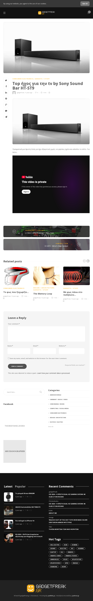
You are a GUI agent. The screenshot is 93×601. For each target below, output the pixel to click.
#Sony (64, 567)
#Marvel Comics (55, 556)
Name (10, 346)
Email (35, 346)
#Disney (52, 548)
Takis (50, 527)
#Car (65, 545)
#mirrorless (54, 559)
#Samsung (53, 567)
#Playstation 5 (55, 563)
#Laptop (53, 552)
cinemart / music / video (58, 399)
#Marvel (70, 552)
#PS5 (66, 563)
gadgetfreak (20, 92)
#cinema (74, 545)
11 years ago (28, 92)
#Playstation (76, 559)
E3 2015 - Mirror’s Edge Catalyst (56, 246)
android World (55, 395)
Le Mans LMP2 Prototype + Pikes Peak (39, 233)
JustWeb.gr (51, 596)
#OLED (65, 559)
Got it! (85, 4)
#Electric (63, 548)
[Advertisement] (59, 445)
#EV (72, 548)
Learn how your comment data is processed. (53, 373)
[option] (17, 282)
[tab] (8, 486)
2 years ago (18, 496)
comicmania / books (57, 404)
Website (62, 346)
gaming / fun (62, 243)
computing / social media (59, 408)
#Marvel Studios (71, 556)
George (51, 517)
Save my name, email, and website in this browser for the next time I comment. (38, 358)
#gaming (81, 548)
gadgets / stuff (42, 79)
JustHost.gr (75, 596)
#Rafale (75, 563)
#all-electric (54, 545)
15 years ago (15, 296)
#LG (62, 552)
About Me (53, 513)
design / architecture (43, 288)
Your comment (14, 324)
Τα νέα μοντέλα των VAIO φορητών (63, 529)
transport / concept (35, 230)
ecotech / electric (56, 422)
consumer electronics (23, 79)
